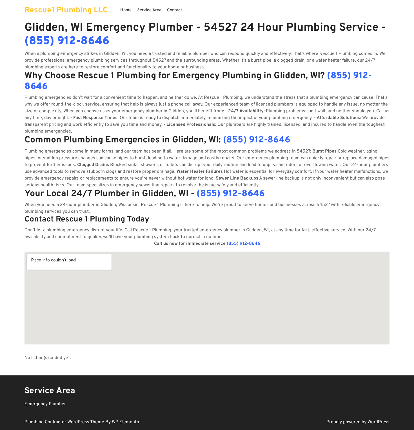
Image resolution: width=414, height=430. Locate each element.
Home (126, 10)
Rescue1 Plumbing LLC (66, 10)
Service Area (149, 10)
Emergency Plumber (45, 404)
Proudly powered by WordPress (357, 422)
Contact (174, 10)
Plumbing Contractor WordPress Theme (65, 422)
